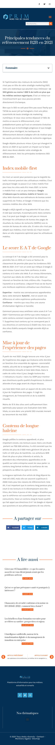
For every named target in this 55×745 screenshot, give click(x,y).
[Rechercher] (50, 23)
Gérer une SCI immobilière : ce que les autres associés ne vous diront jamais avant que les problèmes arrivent (25, 572)
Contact (40, 736)
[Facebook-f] (39, 4)
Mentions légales (23, 738)
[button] (50, 17)
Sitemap (36, 738)
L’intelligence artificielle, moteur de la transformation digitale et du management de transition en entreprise (25, 637)
